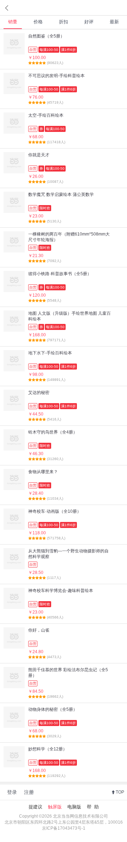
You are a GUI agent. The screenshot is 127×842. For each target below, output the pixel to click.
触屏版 (55, 806)
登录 (12, 792)
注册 (29, 792)
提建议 (35, 806)
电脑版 (74, 806)
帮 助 (93, 806)
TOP (120, 792)
